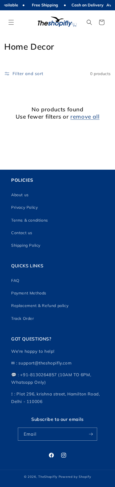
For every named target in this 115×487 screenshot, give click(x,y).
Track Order (22, 318)
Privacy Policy (24, 207)
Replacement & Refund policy (39, 305)
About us (20, 194)
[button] (11, 22)
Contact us (21, 232)
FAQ (15, 280)
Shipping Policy (25, 245)
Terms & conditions (29, 220)
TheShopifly (48, 477)
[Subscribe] (91, 434)
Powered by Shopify (75, 477)
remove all (84, 116)
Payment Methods (28, 293)
